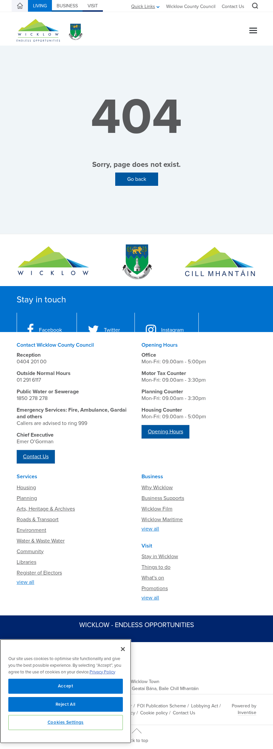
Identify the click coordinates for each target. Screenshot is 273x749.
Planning (27, 498)
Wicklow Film (156, 509)
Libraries (26, 562)
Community (30, 551)
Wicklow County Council (190, 6)
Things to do (155, 567)
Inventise (247, 712)
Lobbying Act (204, 706)
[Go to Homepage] (53, 261)
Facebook (50, 330)
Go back (136, 179)
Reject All (66, 704)
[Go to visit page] (136, 261)
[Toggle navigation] (253, 31)
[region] (65, 691)
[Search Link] (254, 6)
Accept (65, 686)
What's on (152, 577)
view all (25, 582)
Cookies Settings (66, 722)
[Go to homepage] (219, 261)
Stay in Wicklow (159, 556)
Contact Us (233, 6)
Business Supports (162, 498)
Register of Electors (39, 572)
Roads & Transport (38, 519)
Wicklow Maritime (162, 519)
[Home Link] (20, 6)
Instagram (172, 330)
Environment (31, 530)
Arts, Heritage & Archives (46, 509)
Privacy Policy (102, 672)
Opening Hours (165, 431)
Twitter (112, 330)
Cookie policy (154, 713)
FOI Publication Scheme (161, 706)
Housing (26, 487)
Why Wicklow (157, 487)
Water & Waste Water (41, 541)
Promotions (154, 588)
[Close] (123, 649)
